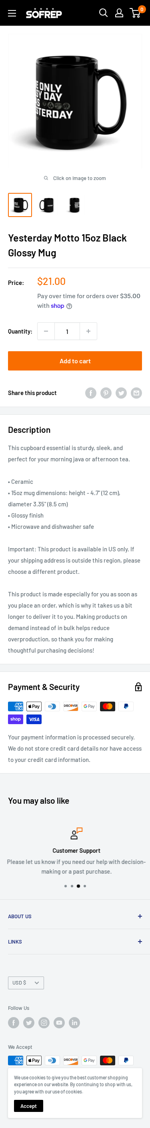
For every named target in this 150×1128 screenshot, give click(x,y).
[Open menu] (12, 13)
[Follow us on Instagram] (44, 1022)
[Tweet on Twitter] (121, 393)
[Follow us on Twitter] (28, 1022)
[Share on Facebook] (90, 393)
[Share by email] (136, 393)
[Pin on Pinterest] (106, 393)
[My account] (119, 12)
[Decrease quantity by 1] (46, 331)
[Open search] (103, 12)
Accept (28, 1106)
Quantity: (20, 331)
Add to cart (75, 360)
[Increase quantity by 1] (88, 331)
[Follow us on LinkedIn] (74, 1022)
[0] (135, 13)
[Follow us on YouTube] (59, 1022)
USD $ (19, 982)
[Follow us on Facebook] (13, 1022)
